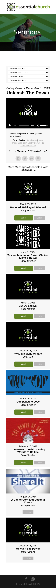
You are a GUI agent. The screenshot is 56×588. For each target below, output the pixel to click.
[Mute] (38, 125)
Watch (23, 218)
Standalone (31, 140)
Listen (39, 218)
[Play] (9, 125)
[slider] (24, 125)
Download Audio (28, 145)
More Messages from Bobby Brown (27, 141)
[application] (28, 125)
